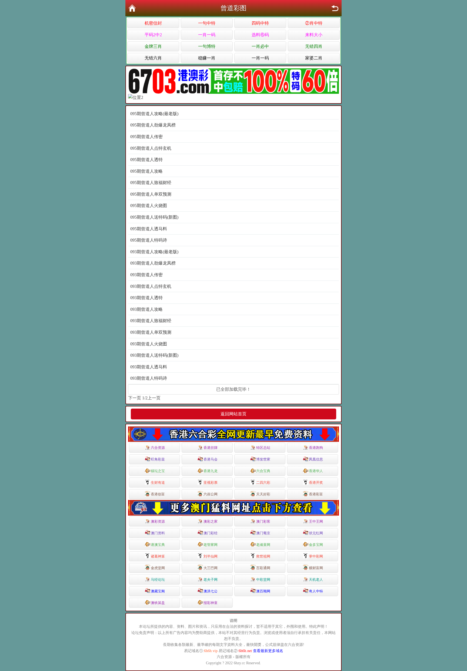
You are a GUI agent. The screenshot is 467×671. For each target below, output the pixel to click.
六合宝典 (263, 471)
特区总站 (263, 448)
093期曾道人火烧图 (148, 344)
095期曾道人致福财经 (150, 182)
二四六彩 (263, 482)
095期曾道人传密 (146, 136)
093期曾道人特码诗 (148, 378)
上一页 (154, 398)
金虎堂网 (158, 568)
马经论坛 (158, 579)
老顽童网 (263, 545)
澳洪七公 (211, 591)
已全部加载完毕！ (233, 389)
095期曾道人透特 (146, 159)
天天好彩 (263, 494)
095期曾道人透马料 (148, 228)
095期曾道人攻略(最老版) (154, 113)
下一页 (134, 398)
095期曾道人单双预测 (150, 194)
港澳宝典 (158, 545)
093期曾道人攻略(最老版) (154, 251)
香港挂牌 (211, 448)
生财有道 (158, 482)
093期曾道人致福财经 (150, 320)
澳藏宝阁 (158, 591)
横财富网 (316, 568)
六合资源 (158, 448)
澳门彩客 (263, 521)
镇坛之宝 (158, 471)
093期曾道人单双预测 (150, 332)
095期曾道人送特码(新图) (154, 217)
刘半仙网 (211, 556)
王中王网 (316, 521)
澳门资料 (158, 533)
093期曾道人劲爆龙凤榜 (153, 263)
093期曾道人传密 (146, 274)
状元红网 (316, 533)
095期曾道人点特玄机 (150, 148)
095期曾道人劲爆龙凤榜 (153, 125)
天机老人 (316, 579)
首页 (132, 8)
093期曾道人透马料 (148, 367)
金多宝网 (316, 545)
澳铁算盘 (158, 603)
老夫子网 (211, 579)
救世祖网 (263, 556)
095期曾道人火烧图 (148, 205)
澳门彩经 (211, 533)
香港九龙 (211, 471)
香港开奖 (316, 482)
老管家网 (211, 545)
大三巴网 (211, 568)
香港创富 (158, 494)
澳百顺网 (263, 591)
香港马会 (211, 459)
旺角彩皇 (158, 459)
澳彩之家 (211, 521)
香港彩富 (316, 494)
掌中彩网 (316, 556)
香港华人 (316, 471)
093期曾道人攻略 (146, 309)
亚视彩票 (211, 482)
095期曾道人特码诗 (148, 240)
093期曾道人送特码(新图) (154, 355)
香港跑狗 (316, 448)
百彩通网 (263, 568)
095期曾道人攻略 (146, 171)
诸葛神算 (158, 556)
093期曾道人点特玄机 (150, 286)
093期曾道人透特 (146, 297)
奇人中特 (316, 591)
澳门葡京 (263, 533)
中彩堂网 (263, 579)
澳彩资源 (158, 521)
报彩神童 (211, 603)
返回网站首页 (233, 414)
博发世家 (263, 459)
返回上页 (335, 8)
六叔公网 (211, 494)
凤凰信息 (316, 459)
